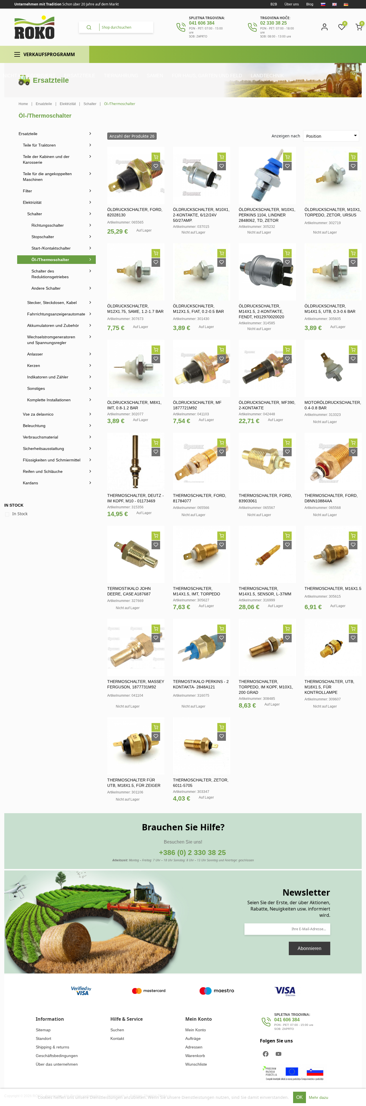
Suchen (117, 1030)
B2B (273, 4)
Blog (309, 4)
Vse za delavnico (38, 414)
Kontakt (117, 1038)
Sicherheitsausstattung (43, 448)
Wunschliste (196, 1064)
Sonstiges (36, 388)
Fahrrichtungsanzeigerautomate (56, 314)
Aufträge (193, 1038)
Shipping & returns (52, 1047)
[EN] (334, 4)
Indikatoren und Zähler (47, 377)
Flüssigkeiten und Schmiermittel (51, 460)
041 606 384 (201, 23)
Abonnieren (309, 948)
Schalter (34, 214)
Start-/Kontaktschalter (51, 248)
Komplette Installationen (49, 400)
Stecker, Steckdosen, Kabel (52, 302)
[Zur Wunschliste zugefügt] (156, 166)
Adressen (193, 1047)
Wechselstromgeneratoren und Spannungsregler (51, 340)
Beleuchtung (34, 425)
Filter (27, 191)
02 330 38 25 (273, 23)
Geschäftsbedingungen (57, 1055)
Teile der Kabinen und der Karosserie (46, 159)
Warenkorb (195, 1055)
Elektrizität (32, 202)
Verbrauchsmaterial (40, 437)
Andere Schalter (46, 288)
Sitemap (43, 1030)
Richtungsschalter (47, 225)
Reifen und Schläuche (43, 471)
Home (23, 104)
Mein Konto (195, 1030)
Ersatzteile (28, 133)
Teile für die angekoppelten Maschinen (47, 176)
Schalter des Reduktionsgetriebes (50, 274)
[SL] (323, 4)
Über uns (292, 4)
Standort (43, 1038)
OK (299, 1097)
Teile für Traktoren (39, 145)
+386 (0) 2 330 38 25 (192, 852)
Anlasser (35, 354)
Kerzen (33, 365)
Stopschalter (42, 236)
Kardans (30, 483)
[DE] (346, 4)
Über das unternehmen (57, 1064)
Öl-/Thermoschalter (50, 259)
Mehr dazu (318, 1097)
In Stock (19, 513)
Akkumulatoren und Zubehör (53, 325)
